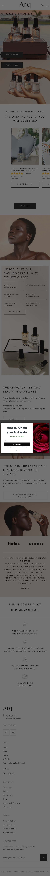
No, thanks (17, 450)
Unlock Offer (17, 444)
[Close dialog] (47, 424)
